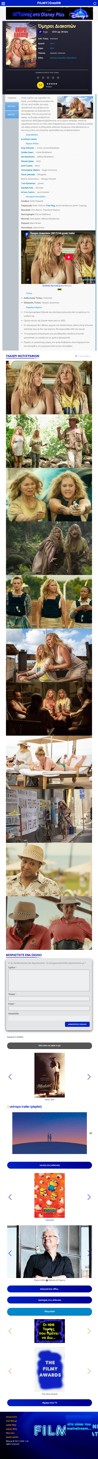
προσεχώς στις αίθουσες (49, 1300)
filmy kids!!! (50, 1311)
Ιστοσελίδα (13, 1013)
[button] (91, 1133)
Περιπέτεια (72, 58)
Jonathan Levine (29, 139)
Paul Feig (50, 205)
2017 (52, 43)
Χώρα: (40, 48)
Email (11, 1003)
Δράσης (53, 58)
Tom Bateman (28, 183)
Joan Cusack (27, 165)
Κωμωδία (62, 58)
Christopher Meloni (30, 170)
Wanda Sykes (27, 161)
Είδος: (40, 58)
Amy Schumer (27, 147)
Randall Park (27, 187)
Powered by (11, 1037)
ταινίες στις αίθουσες (49, 1165)
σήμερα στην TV (49, 1402)
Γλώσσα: (42, 53)
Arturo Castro (28, 192)
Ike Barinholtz (28, 156)
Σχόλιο (12, 967)
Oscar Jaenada (28, 174)
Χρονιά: (41, 43)
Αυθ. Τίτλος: (43, 38)
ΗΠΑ (52, 48)
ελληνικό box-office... (49, 1289)
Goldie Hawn (27, 152)
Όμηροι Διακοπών (57, 26)
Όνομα (12, 994)
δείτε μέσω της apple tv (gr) (50, 1045)
